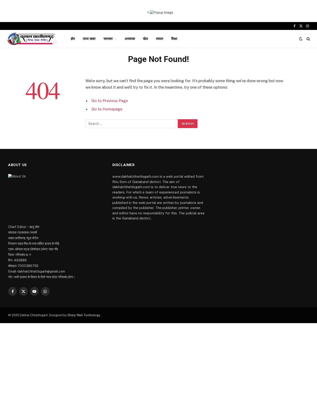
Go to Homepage (106, 109)
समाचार (108, 39)
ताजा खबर (89, 39)
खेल (145, 39)
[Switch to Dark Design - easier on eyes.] (301, 39)
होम (73, 39)
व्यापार (159, 39)
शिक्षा (174, 39)
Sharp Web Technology (84, 315)
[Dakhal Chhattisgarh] (33, 39)
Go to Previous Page (109, 100)
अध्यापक (130, 39)
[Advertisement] (158, 362)
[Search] (308, 39)
